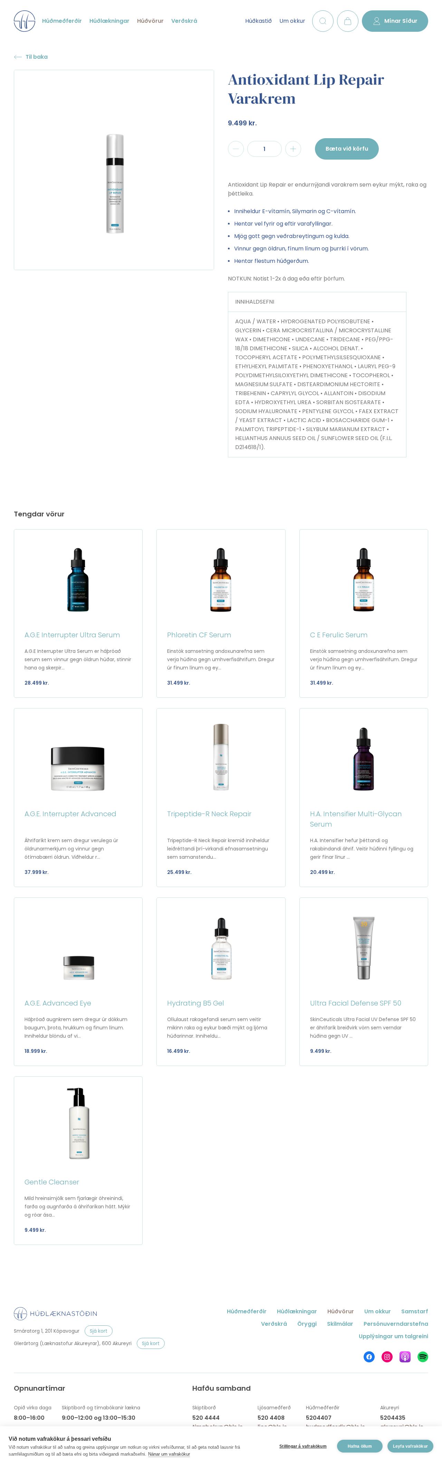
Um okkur (292, 21)
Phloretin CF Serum (199, 635)
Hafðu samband (221, 1388)
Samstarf (414, 1311)
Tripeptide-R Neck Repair (209, 814)
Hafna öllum (360, 1446)
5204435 (392, 1418)
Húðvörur (150, 21)
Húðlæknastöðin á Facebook (369, 1356)
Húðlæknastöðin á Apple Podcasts (405, 1356)
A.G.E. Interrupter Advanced (70, 814)
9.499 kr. (242, 123)
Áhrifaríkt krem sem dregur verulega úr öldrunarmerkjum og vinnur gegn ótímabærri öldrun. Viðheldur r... (71, 848)
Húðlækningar (109, 21)
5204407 (319, 1418)
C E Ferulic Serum (339, 635)
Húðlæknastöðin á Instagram (387, 1356)
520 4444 (206, 1418)
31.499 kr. (178, 682)
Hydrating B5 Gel (195, 1003)
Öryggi (307, 1324)
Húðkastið (258, 21)
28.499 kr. (37, 682)
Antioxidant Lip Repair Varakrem (306, 89)
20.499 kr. (322, 872)
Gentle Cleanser (52, 1182)
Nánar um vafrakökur (169, 1454)
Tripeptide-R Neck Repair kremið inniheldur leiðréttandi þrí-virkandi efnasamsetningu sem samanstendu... (218, 848)
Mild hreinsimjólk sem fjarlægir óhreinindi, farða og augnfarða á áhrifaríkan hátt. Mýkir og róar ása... (77, 1206)
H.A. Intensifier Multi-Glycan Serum (356, 819)
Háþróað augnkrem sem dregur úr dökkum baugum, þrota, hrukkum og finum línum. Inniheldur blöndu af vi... (76, 1027)
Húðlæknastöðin (24, 21)
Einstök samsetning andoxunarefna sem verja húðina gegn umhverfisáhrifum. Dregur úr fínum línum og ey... (221, 659)
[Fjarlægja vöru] (236, 149)
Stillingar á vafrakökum (303, 1446)
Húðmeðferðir (62, 21)
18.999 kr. (36, 1051)
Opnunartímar (39, 1388)
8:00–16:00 (29, 1418)
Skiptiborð (204, 1407)
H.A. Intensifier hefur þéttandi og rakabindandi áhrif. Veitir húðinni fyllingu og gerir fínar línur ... (361, 848)
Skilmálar (340, 1324)
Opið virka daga (32, 1407)
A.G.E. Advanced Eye (58, 1003)
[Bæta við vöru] (293, 149)
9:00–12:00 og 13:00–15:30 (98, 1418)
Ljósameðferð (274, 1407)
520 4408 (271, 1418)
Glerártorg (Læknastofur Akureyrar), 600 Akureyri (73, 1343)
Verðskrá (184, 21)
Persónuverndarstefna (396, 1324)
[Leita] (323, 21)
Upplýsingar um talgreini (393, 1336)
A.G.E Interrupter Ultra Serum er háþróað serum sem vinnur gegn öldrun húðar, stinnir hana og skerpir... (78, 659)
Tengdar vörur (39, 514)
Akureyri (389, 1407)
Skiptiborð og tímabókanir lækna (101, 1407)
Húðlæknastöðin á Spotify (422, 1356)
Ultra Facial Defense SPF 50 (355, 1003)
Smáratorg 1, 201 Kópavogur (46, 1330)
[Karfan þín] (347, 21)
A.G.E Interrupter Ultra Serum (72, 635)
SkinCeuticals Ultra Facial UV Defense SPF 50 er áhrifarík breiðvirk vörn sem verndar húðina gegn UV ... (363, 1027)
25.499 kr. (179, 872)
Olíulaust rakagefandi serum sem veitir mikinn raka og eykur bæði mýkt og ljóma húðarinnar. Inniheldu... (217, 1027)
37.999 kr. (37, 872)
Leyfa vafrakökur (410, 1446)
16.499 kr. (178, 1051)
